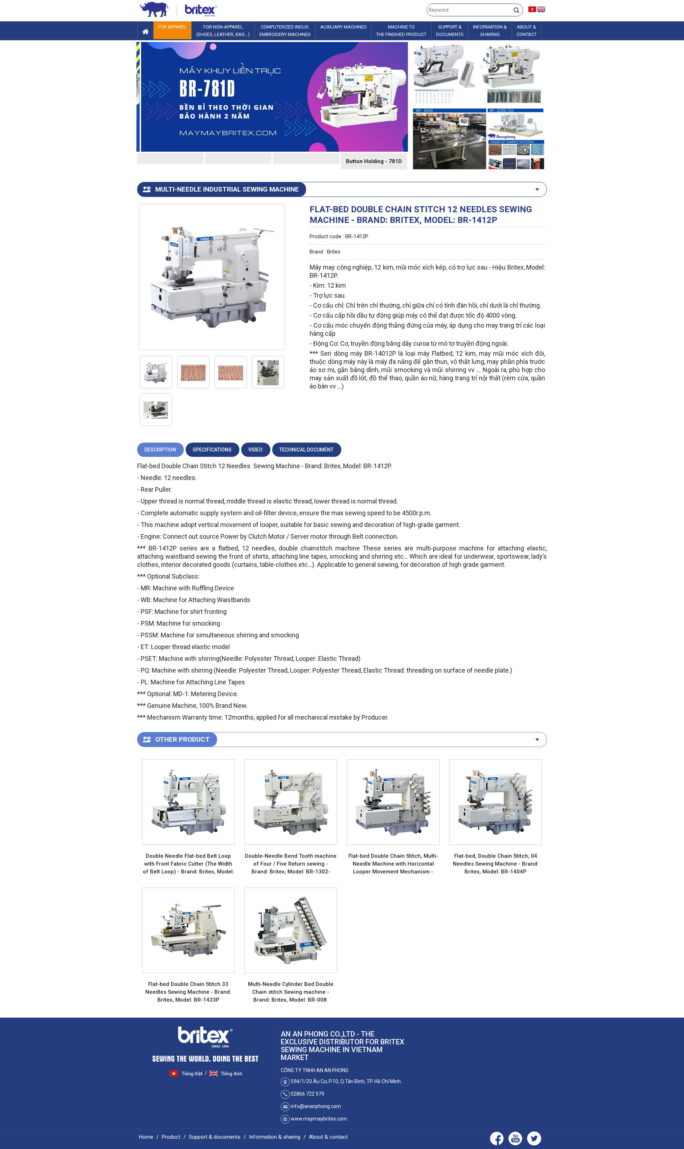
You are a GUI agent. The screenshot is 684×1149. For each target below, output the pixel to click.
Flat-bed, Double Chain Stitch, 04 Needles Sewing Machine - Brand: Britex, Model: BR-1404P (496, 864)
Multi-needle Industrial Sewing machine (227, 189)
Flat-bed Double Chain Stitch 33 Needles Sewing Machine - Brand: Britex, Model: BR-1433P (188, 992)
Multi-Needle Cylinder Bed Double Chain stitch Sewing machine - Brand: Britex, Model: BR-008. (290, 992)
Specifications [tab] (212, 450)
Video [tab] (255, 450)
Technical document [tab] (306, 450)
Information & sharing (274, 1137)
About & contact (328, 1137)
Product (171, 1137)
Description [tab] (160, 450)
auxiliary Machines (343, 27)
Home (146, 1137)
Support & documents (214, 1137)
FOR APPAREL (172, 27)
